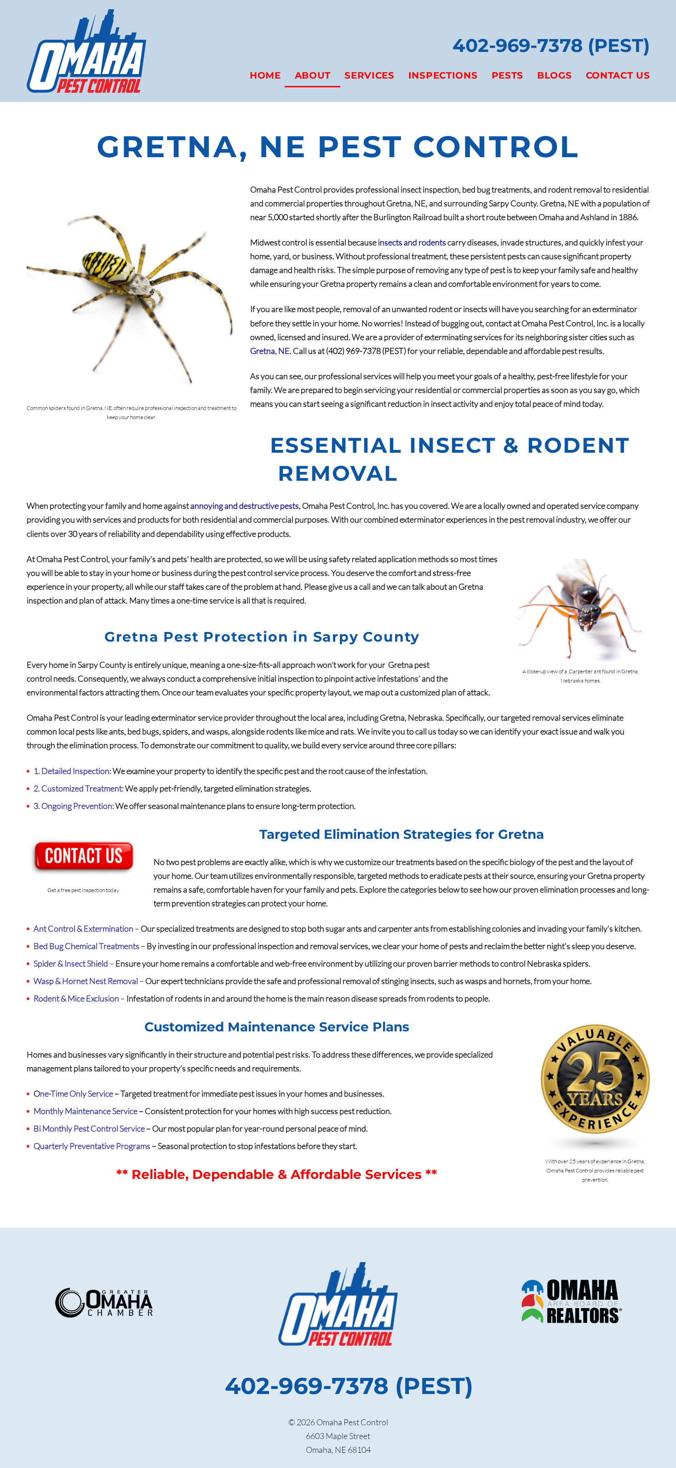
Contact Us (618, 75)
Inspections (443, 75)
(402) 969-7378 (353, 351)
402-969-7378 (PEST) (551, 45)
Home (265, 75)
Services (369, 75)
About (313, 75)
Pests (508, 75)
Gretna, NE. (271, 351)
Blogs (554, 75)
